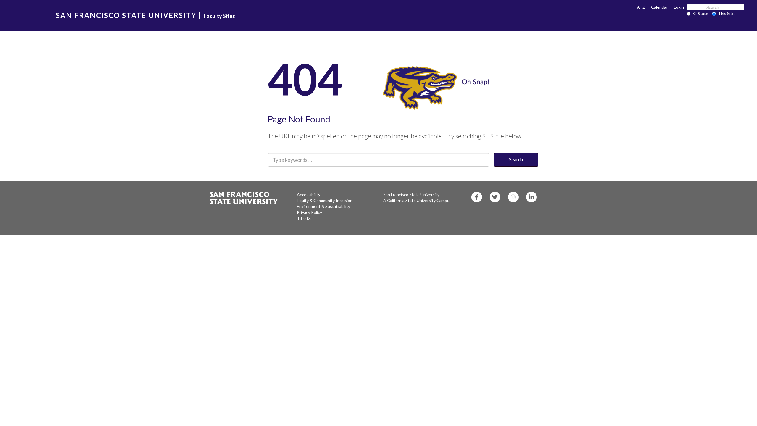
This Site (726, 13)
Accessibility (308, 194)
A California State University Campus (417, 200)
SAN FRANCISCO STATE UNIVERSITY (126, 15)
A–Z (641, 6)
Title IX (304, 218)
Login (679, 6)
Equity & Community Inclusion (324, 200)
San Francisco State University (411, 194)
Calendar (659, 6)
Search (516, 159)
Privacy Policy (309, 212)
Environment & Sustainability (323, 206)
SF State (700, 13)
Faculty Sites (219, 16)
